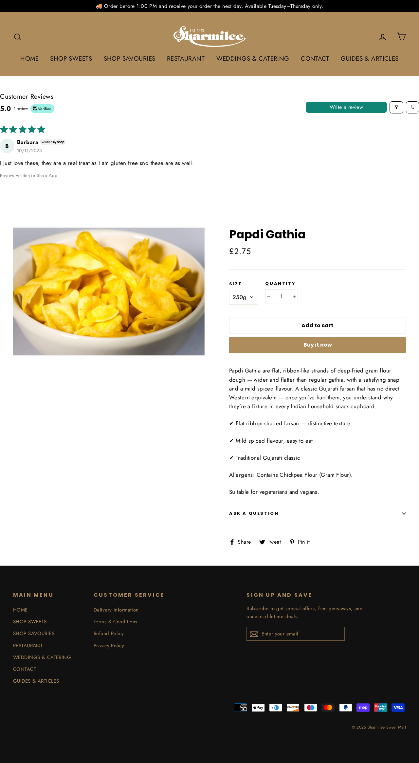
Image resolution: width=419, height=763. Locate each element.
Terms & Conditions (115, 621)
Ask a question (254, 513)
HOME (29, 58)
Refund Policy (109, 633)
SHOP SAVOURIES (129, 58)
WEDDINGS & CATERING (252, 58)
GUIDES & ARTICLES (370, 58)
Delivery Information (116, 609)
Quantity (280, 283)
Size (235, 284)
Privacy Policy (109, 645)
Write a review (346, 107)
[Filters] (396, 107)
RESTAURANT (186, 58)
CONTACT (315, 58)
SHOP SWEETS (71, 58)
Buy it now (317, 345)
